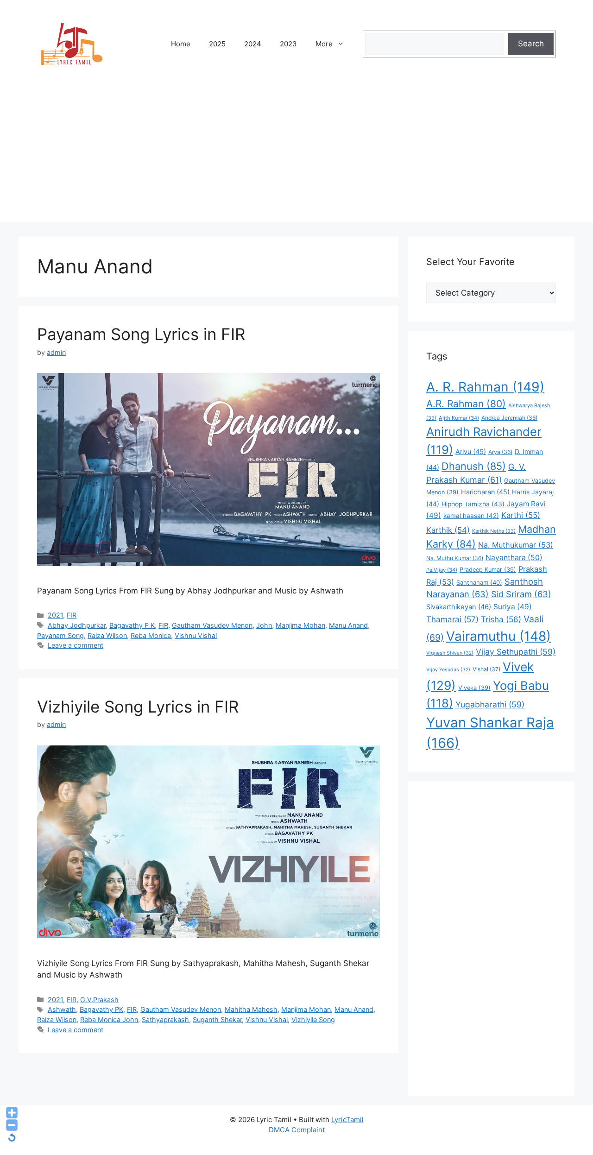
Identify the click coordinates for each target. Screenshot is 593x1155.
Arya (500, 451)
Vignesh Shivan (449, 653)
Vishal (486, 669)
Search (531, 43)
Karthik (448, 530)
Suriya (512, 606)
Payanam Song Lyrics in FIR (141, 334)
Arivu (470, 451)
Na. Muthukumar (515, 544)
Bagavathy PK (101, 1009)
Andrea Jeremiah (509, 417)
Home (180, 43)
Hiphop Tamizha (473, 504)
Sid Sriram (521, 594)
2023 (288, 43)
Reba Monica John (109, 1019)
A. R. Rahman (485, 387)
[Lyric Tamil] (72, 43)
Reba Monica (151, 635)
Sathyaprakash (165, 1019)
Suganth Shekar (217, 1019)
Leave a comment (75, 645)
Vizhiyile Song (313, 1019)
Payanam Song (60, 635)
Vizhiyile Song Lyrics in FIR (138, 706)
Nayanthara (514, 557)
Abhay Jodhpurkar (77, 625)
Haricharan (485, 492)
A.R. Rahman (466, 404)
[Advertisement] (296, 157)
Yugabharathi (489, 704)
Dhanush (474, 466)
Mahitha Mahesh (251, 1009)
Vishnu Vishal (196, 635)
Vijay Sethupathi (515, 651)
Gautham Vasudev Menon (212, 625)
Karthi (520, 515)
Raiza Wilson (107, 635)
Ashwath (62, 1009)
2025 (217, 43)
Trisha (501, 619)
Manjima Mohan (300, 625)
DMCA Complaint (297, 1129)
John (264, 625)
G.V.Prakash (99, 1000)
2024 (252, 43)
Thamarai (452, 619)
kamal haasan (471, 515)
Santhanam (479, 582)
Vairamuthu (498, 636)
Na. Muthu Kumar (454, 558)
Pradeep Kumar (488, 569)
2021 (55, 615)
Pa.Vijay (441, 570)
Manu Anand (348, 625)
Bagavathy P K (132, 625)
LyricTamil (347, 1119)
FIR (71, 615)
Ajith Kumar (459, 418)
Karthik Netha (494, 531)
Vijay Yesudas (448, 670)
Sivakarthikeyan (458, 607)
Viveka (474, 687)
